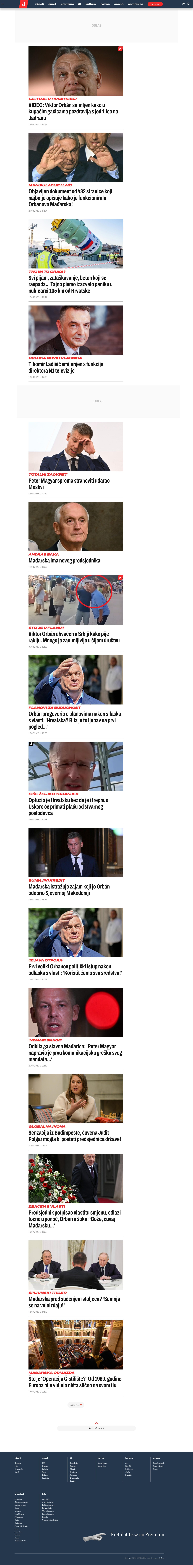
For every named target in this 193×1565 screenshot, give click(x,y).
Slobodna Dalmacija (21, 1502)
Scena (119, 4)
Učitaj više (74, 1404)
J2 (79, 4)
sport (45, 1458)
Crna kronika (19, 1469)
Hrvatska (18, 1463)
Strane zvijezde (158, 1466)
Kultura (90, 4)
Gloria (17, 1520)
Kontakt (45, 1517)
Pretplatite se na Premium (137, 1534)
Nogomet (45, 1466)
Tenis (44, 1472)
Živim (16, 1529)
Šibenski (17, 1535)
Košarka (45, 1469)
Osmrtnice (135, 4)
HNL (43, 1463)
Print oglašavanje (48, 1514)
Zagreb (17, 1472)
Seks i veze (73, 1472)
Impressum (46, 1499)
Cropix (17, 1538)
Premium (67, 4)
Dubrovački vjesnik (21, 1526)
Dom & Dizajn (19, 1514)
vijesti (18, 1458)
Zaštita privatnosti (48, 1505)
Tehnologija (74, 1463)
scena (156, 1458)
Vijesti (39, 4)
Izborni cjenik (46, 1508)
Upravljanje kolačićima (50, 1520)
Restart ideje (102, 1466)
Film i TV (128, 1466)
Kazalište (128, 1475)
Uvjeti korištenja (47, 1502)
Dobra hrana (19, 1517)
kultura (129, 1458)
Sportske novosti (20, 1505)
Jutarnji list (18, 1499)
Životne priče (74, 1478)
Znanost (72, 1466)
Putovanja (73, 1475)
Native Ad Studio (20, 1541)
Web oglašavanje (48, 1511)
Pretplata (155, 4)
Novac (105, 4)
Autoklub (18, 1511)
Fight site (45, 1475)
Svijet (16, 1466)
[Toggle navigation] (2, 3)
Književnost (129, 1469)
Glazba (127, 1472)
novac (101, 1458)
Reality (155, 1469)
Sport (52, 4)
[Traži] (188, 4)
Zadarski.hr (18, 1532)
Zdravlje (72, 1469)
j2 (71, 1458)
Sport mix (45, 1478)
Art (126, 1463)
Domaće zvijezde (159, 1463)
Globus (17, 1508)
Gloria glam (18, 1523)
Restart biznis (102, 1463)
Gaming (72, 1481)
